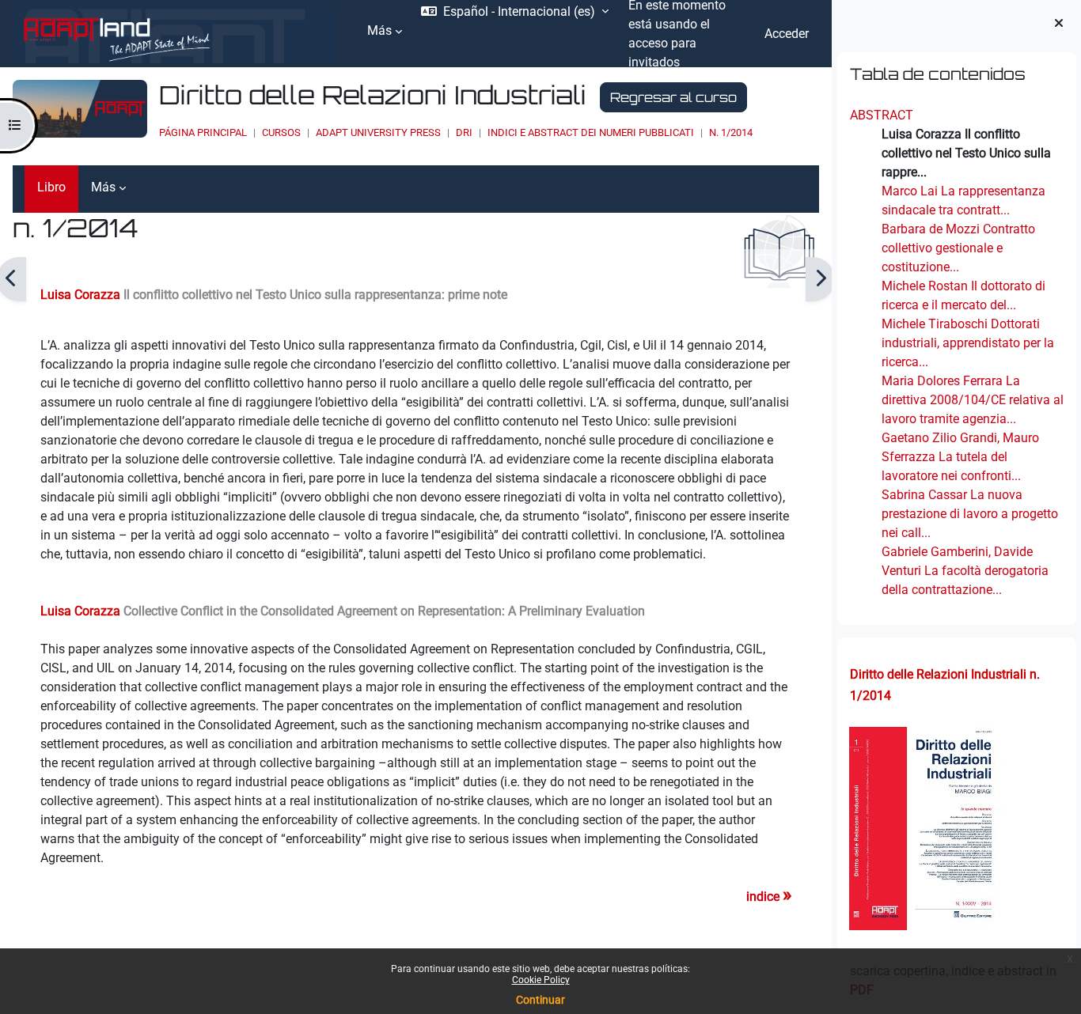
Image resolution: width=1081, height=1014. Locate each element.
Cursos (281, 132)
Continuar (540, 999)
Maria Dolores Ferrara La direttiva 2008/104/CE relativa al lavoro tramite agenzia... (972, 399)
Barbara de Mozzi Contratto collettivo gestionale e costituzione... (957, 247)
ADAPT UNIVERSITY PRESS (378, 132)
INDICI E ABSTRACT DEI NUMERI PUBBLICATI (590, 132)
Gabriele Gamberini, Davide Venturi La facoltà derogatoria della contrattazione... (964, 570)
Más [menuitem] (379, 30)
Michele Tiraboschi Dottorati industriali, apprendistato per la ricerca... (967, 342)
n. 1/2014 (731, 132)
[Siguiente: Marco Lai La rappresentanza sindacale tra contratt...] (820, 279)
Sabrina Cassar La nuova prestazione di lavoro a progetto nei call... (969, 513)
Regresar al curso (673, 97)
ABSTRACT (880, 115)
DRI (464, 132)
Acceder (786, 33)
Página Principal (203, 132)
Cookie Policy (541, 980)
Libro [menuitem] (51, 187)
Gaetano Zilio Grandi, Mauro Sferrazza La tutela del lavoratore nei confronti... (959, 456)
